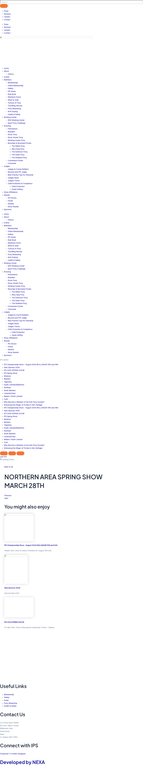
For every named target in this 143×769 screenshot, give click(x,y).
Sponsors (7, 209)
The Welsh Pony (18, 146)
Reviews (7, 14)
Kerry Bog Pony (18, 149)
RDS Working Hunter (16, 120)
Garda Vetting (17, 189)
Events (6, 77)
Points (10, 201)
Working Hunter (10, 117)
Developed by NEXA (22, 762)
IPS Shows (12, 198)
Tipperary (8, 382)
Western (7, 379)
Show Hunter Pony (15, 137)
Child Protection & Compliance (20, 183)
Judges (7, 166)
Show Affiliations (11, 192)
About (6, 71)
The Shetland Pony (19, 158)
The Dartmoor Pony (20, 152)
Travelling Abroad (15, 106)
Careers (7, 17)
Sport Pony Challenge (16, 123)
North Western (10, 390)
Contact (7, 20)
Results (7, 195)
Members (7, 80)
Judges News (13, 178)
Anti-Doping (13, 111)
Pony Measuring (14, 109)
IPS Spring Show (10, 373)
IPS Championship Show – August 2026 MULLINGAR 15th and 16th (31, 364)
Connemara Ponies (15, 160)
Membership (13, 83)
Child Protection (18, 186)
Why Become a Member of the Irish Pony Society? (24, 402)
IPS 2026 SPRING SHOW (14, 370)
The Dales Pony (18, 155)
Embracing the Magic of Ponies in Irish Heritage (23, 405)
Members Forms (14, 97)
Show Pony (12, 134)
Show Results (13, 207)
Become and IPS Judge (17, 172)
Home (6, 68)
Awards (11, 204)
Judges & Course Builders (18, 169)
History (11, 74)
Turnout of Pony (14, 103)
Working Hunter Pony (16, 140)
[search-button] (4, 6)
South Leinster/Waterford (14, 385)
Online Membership (15, 86)
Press (6, 11)
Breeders (11, 132)
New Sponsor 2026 (12, 367)
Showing (7, 126)
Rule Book (12, 94)
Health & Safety (14, 114)
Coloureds (12, 163)
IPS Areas (12, 91)
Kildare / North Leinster (13, 396)
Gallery (10, 88)
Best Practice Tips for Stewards (20, 175)
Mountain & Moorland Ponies (19, 143)
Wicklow (7, 376)
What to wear (13, 100)
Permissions (12, 129)
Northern (7, 387)
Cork (6, 399)
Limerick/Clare (9, 393)
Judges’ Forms (14, 181)
